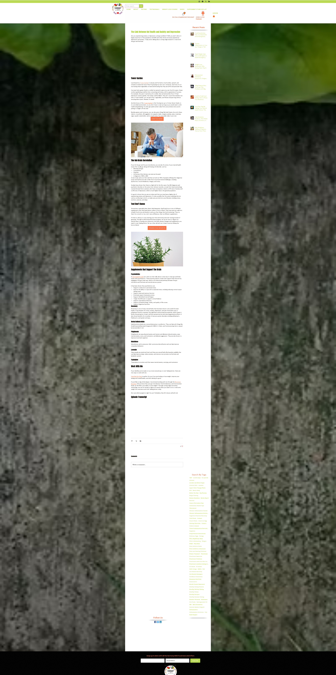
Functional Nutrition (195, 559)
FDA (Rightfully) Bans (196, 538)
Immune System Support (196, 607)
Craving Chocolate (194, 523)
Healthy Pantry (193, 592)
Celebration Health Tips (196, 505)
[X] (206, 1)
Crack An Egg (202, 521)
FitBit (191, 543)
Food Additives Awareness (197, 548)
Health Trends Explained (197, 584)
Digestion (192, 531)
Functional (204, 553)
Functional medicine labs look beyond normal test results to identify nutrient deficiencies (199, 561)
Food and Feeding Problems (197, 551)
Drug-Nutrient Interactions (197, 533)
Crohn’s (204, 523)
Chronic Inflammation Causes (198, 510)
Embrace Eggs (193, 536)
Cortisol (199, 518)
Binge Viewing (193, 495)
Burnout (191, 500)
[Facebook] (203, 1)
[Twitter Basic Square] (158, 622)
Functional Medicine (195, 556)
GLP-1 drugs (193, 569)
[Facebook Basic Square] (155, 622)
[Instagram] (199, 1)
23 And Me (205, 477)
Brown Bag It (205, 498)
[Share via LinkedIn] (140, 441)
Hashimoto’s (193, 581)
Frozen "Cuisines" (194, 553)
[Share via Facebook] (132, 441)
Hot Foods (192, 602)
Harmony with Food (195, 579)
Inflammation (193, 609)
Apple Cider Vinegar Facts (197, 488)
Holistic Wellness (194, 599)
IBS (190, 604)
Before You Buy (194, 493)
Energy (201, 536)
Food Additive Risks (195, 546)
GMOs (199, 569)
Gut (203, 569)
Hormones (204, 599)
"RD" (190, 477)
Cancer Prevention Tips (196, 503)
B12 (190, 490)
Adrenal (191, 480)
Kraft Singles (193, 614)
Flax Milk (197, 543)
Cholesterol (192, 508)
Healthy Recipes (194, 594)
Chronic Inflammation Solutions (199, 513)
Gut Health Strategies (195, 574)
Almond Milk (193, 485)
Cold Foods (192, 518)
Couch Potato (193, 521)
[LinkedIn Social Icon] (161, 622)
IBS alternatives (197, 604)
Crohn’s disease (194, 526)
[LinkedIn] (209, 1)
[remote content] (157, 59)
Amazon (200, 485)
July (206, 612)
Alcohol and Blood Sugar (196, 482)
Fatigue (204, 541)
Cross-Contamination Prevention (199, 528)
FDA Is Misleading (195, 541)
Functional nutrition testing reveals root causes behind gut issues (199, 564)
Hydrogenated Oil (202, 602)
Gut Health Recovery (195, 571)
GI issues (199, 566)
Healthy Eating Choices (196, 586)
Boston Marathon (194, 498)
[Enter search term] (141, 6)
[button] (214, 16)
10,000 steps (197, 477)
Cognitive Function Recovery (198, 515)
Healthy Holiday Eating (196, 589)
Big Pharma (203, 493)
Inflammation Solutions (196, 612)
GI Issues (192, 566)
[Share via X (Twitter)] (136, 441)
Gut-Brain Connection (195, 576)
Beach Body (196, 490)
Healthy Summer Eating (196, 597)
